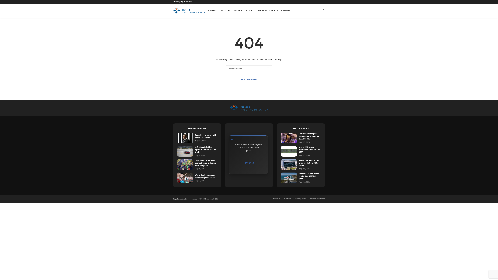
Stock (249, 10)
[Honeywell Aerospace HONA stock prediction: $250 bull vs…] (289, 138)
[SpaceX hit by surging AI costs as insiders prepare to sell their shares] (185, 138)
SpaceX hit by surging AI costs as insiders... (205, 136)
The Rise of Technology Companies (273, 10)
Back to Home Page (249, 80)
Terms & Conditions (317, 199)
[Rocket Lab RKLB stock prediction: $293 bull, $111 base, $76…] (289, 178)
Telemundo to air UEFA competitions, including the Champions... (205, 163)
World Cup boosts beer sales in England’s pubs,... (206, 176)
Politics (238, 10)
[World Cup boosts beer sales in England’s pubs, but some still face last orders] (185, 178)
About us (276, 199)
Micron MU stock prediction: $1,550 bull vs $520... (309, 150)
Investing (225, 10)
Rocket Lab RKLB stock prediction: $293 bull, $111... (309, 176)
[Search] (323, 10)
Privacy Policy (300, 199)
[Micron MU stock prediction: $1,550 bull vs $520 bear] (289, 151)
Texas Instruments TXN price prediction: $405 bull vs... (309, 163)
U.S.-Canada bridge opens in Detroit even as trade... (205, 150)
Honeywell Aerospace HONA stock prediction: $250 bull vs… (309, 136)
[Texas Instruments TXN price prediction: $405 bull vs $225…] (289, 164)
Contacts (287, 199)
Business (212, 10)
